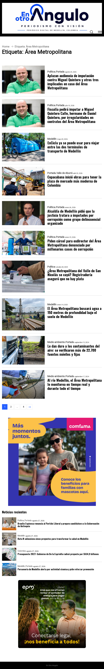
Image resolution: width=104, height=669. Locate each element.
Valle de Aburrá (64, 173)
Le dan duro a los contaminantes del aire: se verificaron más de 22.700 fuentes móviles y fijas (73, 350)
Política (51, 71)
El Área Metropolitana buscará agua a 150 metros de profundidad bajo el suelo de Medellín (74, 312)
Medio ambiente (56, 342)
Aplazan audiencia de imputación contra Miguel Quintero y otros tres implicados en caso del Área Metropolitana (73, 82)
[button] (100, 32)
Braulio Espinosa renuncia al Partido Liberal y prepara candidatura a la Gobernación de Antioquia (58, 524)
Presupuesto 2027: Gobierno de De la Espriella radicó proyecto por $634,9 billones (58, 554)
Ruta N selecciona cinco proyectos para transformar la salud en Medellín (53, 538)
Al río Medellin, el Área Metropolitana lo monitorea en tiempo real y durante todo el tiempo (74, 384)
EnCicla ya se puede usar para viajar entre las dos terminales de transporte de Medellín (73, 147)
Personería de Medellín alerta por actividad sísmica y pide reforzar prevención (56, 569)
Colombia (22, 551)
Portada (60, 71)
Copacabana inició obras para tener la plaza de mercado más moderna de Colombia (74, 181)
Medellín (51, 139)
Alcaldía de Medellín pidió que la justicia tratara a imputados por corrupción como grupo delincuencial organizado (73, 217)
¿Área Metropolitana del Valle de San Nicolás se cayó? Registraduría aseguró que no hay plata (74, 275)
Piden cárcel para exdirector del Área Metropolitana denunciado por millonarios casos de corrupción (74, 245)
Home (5, 46)
